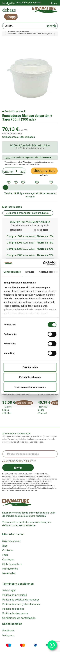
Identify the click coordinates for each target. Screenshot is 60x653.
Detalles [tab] (29, 271)
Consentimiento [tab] (12, 271)
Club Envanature (12, 564)
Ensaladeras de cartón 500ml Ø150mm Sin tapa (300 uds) (16, 392)
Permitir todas (30, 367)
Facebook (8, 630)
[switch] (52, 334)
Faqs (5, 554)
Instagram (8, 635)
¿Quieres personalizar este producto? (27, 212)
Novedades (8, 573)
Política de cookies (13, 608)
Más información (12, 207)
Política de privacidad (14, 594)
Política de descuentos (15, 613)
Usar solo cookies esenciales (30, 387)
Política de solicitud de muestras (21, 599)
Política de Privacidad (29, 490)
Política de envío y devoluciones (21, 604)
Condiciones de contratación (19, 617)
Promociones (10, 568)
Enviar (18, 467)
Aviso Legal (9, 590)
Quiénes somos (11, 541)
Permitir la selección (30, 377)
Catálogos (8, 559)
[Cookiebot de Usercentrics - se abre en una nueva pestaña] (43, 263)
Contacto (7, 550)
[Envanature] (45, 10)
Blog (5, 545)
